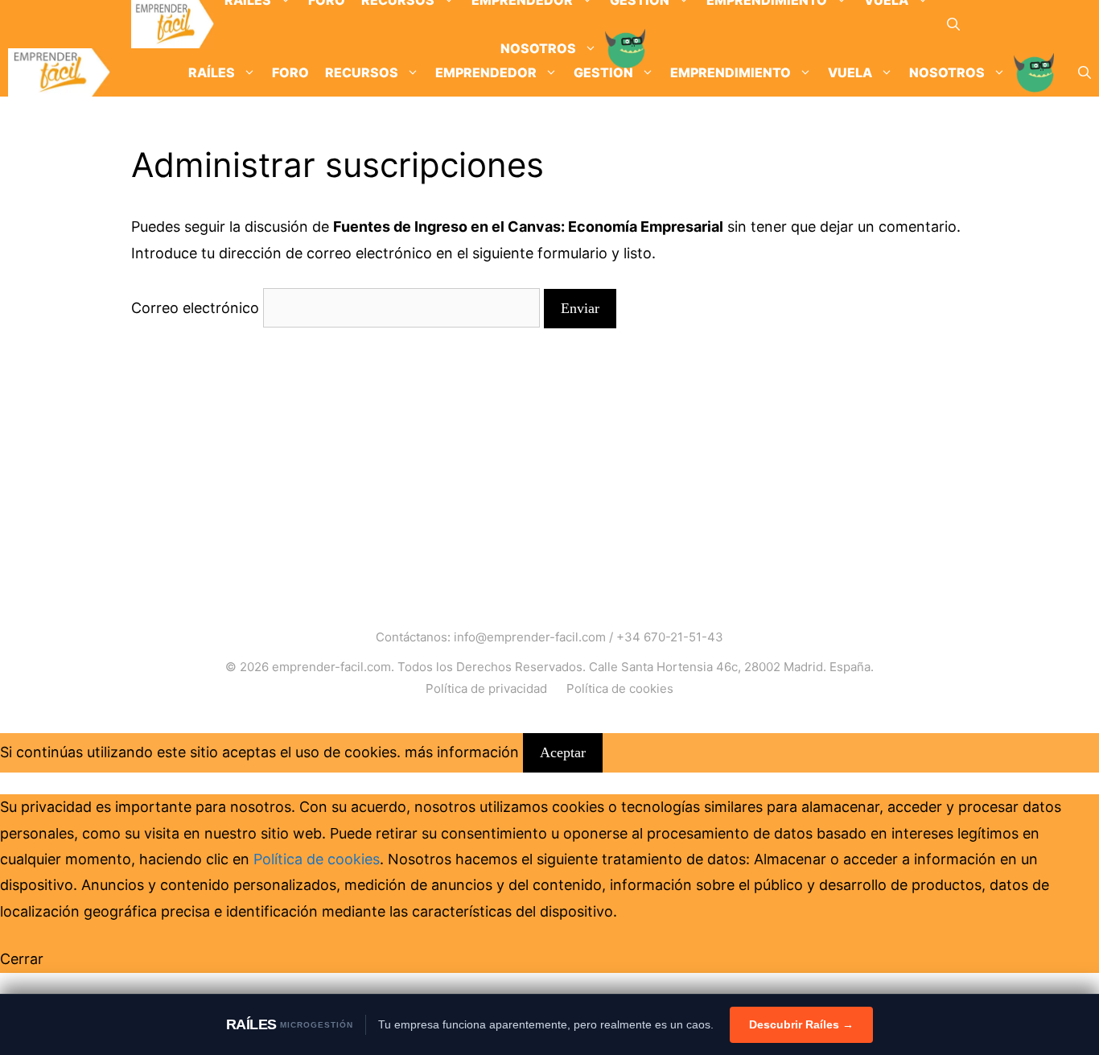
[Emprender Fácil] (172, 24)
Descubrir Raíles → (801, 1024)
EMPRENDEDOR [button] (486, 72)
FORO (290, 72)
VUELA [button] (850, 72)
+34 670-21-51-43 (669, 637)
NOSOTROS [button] (947, 72)
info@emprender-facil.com (530, 637)
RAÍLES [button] (211, 72)
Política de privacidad (486, 688)
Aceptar (563, 752)
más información (462, 752)
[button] (953, 24)
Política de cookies (619, 688)
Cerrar (21, 958)
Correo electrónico (195, 307)
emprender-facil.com (331, 666)
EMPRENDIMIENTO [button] (730, 72)
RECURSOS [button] (361, 72)
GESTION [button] (603, 72)
